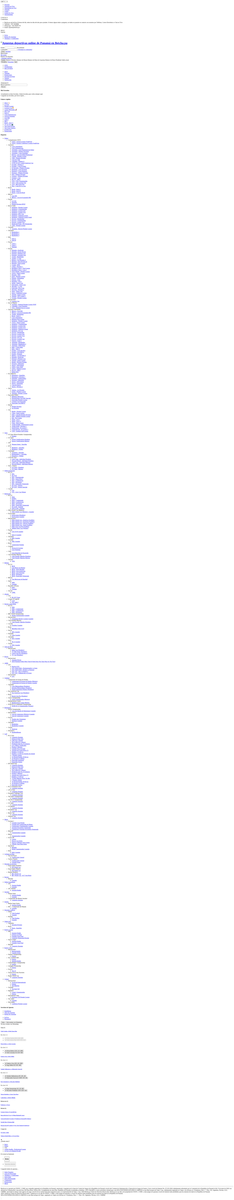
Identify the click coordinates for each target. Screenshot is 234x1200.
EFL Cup (7, 111)
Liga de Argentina (9, 116)
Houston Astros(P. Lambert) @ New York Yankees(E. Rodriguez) (15, 1125)
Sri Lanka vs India (5, 1132)
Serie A (6, 113)
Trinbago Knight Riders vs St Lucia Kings (10, 1135)
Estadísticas (7, 1011)
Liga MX (7, 118)
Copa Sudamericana (10, 114)
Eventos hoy (8, 129)
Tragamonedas (8, 14)
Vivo (6, 1017)
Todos (3, 1022)
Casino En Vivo (9, 13)
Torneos (6, 78)
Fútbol (6, 1146)
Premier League (9, 106)
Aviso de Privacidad (10, 1173)
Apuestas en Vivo (9, 6)
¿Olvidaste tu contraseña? (25, 49)
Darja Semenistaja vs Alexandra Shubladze (10, 1081)
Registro (8, 51)
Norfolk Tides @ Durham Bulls (7, 1122)
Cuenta (3, 60)
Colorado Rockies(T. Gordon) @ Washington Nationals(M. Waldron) (16, 1118)
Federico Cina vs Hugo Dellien (7, 1056)
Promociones (8, 75)
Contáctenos (8, 1180)
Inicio (6, 71)
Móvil (6, 1183)
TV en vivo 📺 (8, 124)
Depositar (11, 62)
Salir (16, 62)
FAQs (6, 35)
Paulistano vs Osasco (5, 1104)
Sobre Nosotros (8, 1172)
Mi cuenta (3, 55)
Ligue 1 (6, 119)
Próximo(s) (7, 1019)
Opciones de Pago (9, 76)
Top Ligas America (9, 128)
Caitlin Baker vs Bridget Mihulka (8, 1097)
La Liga (6, 104)
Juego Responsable (9, 1178)
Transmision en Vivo (10, 8)
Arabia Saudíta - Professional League (15, 1149)
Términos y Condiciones (11, 38)
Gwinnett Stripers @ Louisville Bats (8, 1112)
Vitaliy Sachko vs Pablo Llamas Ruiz (9, 1031)
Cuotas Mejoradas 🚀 (10, 110)
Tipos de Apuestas (9, 1012)
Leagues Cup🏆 (9, 108)
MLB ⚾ (7, 103)
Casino (6, 11)
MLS (5, 121)
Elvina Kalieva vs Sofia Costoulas (8, 1043)
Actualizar (4, 62)
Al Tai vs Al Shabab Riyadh (12, 1151)
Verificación (7, 80)
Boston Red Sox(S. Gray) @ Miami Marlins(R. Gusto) (12, 1115)
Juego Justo (7, 1177)
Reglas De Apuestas (10, 37)
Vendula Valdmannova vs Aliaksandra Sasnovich (11, 1069)
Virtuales (7, 9)
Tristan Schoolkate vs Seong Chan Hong (9, 1094)
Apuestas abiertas (6, 58)
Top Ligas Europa (9, 126)
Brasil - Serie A (8, 123)
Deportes (7, 4)
